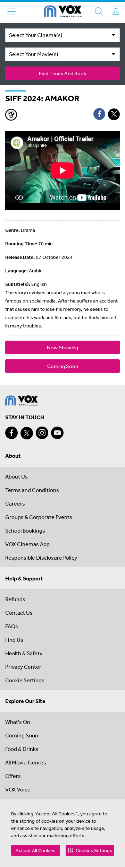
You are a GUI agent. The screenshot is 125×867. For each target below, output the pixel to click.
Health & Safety (23, 653)
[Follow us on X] (26, 433)
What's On (17, 721)
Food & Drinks (22, 748)
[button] (90, 850)
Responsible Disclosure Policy (41, 557)
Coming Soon (62, 366)
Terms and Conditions (32, 490)
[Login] (115, 11)
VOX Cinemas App (27, 544)
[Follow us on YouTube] (57, 433)
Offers (13, 775)
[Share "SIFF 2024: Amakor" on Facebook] (99, 114)
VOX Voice (18, 789)
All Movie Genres (25, 762)
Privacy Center (23, 666)
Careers (15, 503)
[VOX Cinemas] (63, 12)
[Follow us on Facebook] (11, 433)
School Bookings (25, 530)
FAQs (11, 626)
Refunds (15, 599)
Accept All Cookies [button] (36, 850)
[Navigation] (11, 11)
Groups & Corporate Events (38, 517)
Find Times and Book (62, 73)
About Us (16, 476)
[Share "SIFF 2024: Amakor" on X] (114, 114)
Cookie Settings (24, 680)
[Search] (99, 11)
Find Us (14, 639)
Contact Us (19, 612)
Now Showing (62, 347)
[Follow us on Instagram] (42, 433)
